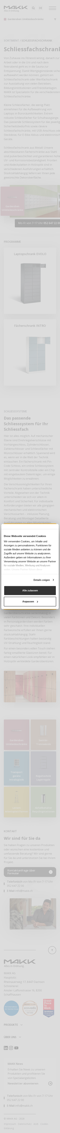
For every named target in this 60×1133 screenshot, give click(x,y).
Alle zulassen (30, 590)
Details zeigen (42, 580)
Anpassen (28, 601)
